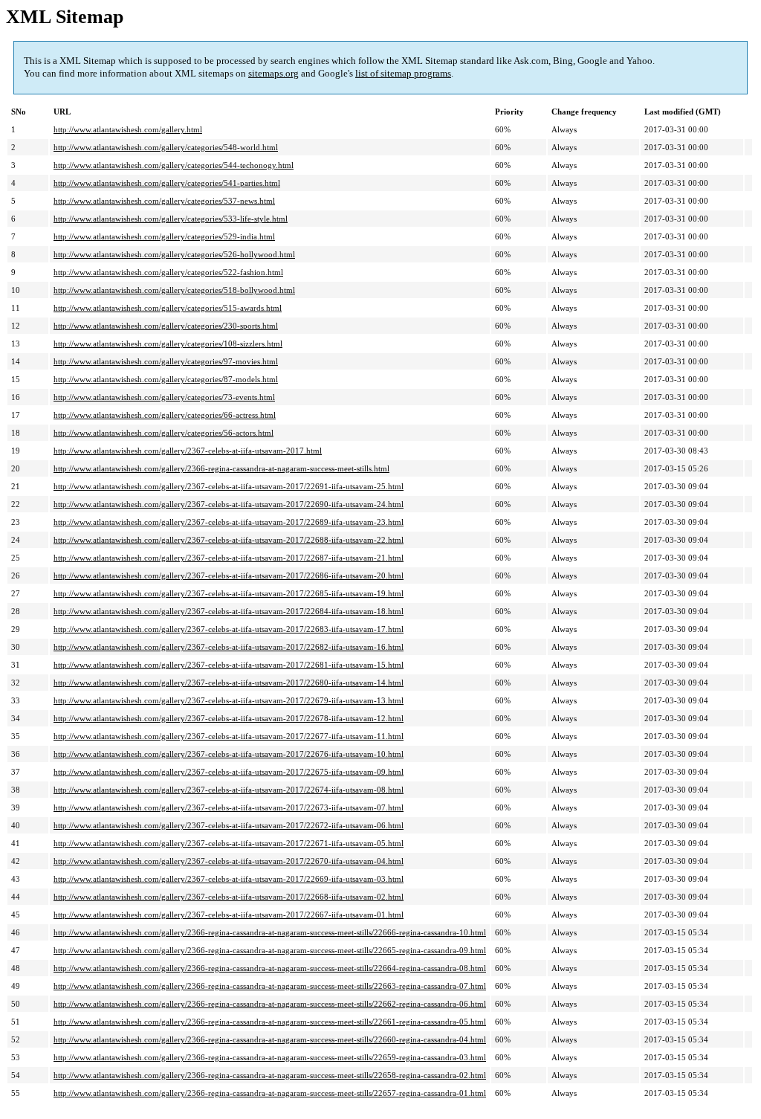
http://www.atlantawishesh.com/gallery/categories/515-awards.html (168, 307)
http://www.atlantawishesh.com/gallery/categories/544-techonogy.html (174, 165)
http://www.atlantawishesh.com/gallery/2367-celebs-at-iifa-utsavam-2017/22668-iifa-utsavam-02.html (229, 896)
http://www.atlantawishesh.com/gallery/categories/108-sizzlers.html (168, 343)
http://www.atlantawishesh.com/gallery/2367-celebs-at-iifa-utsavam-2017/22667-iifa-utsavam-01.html (229, 914)
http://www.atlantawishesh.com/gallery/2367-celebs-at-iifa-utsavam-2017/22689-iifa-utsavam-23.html (229, 521)
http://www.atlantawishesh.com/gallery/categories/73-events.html (164, 397)
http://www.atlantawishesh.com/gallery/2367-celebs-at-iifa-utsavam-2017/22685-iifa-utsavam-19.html (229, 593)
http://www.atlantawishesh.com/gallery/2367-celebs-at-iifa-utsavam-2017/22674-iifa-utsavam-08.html (229, 789)
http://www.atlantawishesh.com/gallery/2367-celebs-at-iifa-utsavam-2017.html (188, 450)
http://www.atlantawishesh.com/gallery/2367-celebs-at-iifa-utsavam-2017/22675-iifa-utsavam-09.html (229, 771)
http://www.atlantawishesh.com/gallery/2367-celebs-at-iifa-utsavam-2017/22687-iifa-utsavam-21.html (229, 557)
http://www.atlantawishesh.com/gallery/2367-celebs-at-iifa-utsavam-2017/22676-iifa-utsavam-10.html (229, 753)
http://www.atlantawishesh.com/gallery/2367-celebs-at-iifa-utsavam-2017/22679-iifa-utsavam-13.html (229, 700)
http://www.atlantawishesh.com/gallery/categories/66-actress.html (165, 414)
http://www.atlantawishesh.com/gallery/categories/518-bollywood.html (174, 290)
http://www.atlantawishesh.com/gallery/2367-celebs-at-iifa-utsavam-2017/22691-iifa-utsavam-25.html (229, 486)
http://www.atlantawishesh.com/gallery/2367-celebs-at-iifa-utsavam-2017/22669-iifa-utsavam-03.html (229, 878)
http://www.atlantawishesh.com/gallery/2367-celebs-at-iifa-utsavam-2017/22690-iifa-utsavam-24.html (229, 504)
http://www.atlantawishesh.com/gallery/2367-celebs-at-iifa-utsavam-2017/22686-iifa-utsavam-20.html (229, 575)
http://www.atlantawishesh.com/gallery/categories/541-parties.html (167, 182)
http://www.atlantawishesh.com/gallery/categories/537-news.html (164, 200)
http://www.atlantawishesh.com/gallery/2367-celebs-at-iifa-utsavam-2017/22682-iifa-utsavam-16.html (229, 646)
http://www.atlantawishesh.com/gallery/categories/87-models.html (166, 379)
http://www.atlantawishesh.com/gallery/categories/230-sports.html (166, 325)
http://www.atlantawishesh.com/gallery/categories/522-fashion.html (168, 272)
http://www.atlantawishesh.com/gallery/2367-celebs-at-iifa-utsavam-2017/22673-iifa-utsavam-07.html (229, 807)
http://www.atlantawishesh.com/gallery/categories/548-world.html (166, 147)
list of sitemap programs (403, 73)
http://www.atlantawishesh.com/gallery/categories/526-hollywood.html (174, 254)
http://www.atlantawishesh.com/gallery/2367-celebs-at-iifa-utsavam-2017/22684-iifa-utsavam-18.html (229, 611)
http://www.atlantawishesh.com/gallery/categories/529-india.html (164, 236)
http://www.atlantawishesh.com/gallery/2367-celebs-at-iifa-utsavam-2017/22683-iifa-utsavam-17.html (229, 629)
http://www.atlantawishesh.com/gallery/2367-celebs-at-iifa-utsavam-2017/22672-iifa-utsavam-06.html (229, 825)
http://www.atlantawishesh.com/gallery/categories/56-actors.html (163, 432)
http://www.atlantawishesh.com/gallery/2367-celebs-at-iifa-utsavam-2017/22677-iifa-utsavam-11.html (229, 736)
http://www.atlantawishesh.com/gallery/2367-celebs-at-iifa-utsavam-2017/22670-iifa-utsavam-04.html (229, 861)
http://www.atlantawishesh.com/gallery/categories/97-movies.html (166, 361)
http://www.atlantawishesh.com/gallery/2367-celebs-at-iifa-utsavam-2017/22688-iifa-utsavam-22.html (229, 539)
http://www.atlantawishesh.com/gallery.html (128, 129)
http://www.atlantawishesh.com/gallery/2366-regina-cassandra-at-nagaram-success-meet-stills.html (221, 468)
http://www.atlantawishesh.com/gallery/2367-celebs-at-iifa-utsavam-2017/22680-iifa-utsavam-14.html (229, 682)
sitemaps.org (273, 73)
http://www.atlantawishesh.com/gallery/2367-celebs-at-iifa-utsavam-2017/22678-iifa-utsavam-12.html (229, 718)
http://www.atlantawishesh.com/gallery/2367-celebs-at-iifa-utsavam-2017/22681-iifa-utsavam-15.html (229, 664)
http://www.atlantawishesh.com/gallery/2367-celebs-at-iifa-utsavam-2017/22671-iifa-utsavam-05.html (229, 843)
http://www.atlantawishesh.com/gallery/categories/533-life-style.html (171, 218)
